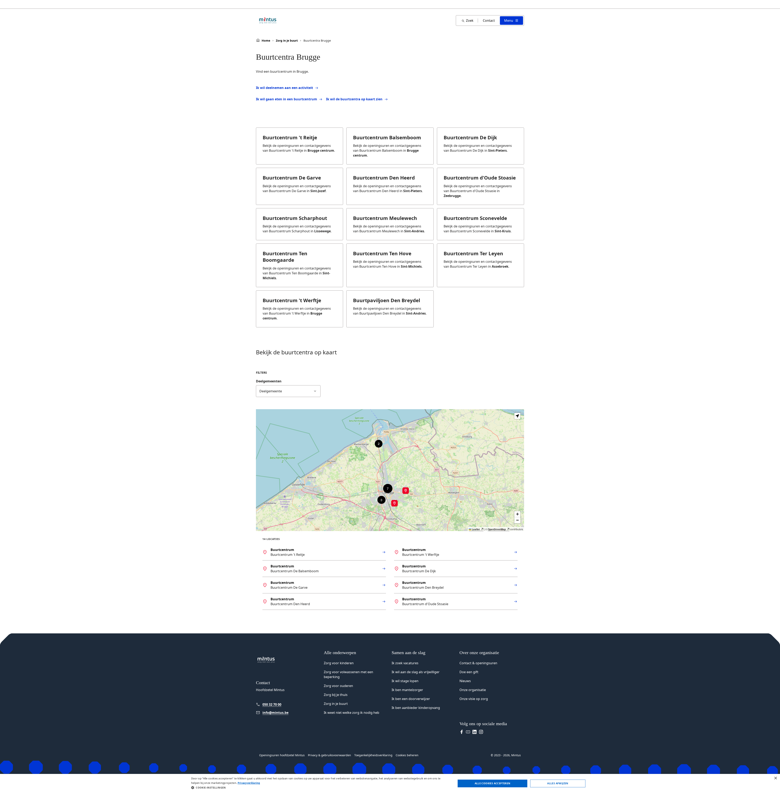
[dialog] (390, 783)
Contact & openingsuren (478, 663)
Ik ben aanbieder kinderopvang (416, 707)
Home (266, 40)
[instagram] (481, 732)
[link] (288, 704)
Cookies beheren (407, 755)
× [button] (775, 778)
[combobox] (288, 391)
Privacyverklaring (249, 783)
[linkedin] (474, 732)
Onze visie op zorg (473, 699)
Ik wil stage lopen (405, 681)
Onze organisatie (472, 690)
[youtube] (468, 732)
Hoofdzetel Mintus (270, 690)
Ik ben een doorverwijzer (411, 699)
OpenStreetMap (497, 529)
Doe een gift (468, 672)
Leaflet (475, 529)
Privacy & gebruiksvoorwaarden (329, 755)
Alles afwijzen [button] (557, 783)
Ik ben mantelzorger (407, 690)
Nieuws (465, 681)
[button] (394, 503)
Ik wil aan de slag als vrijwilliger (416, 672)
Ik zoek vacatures (405, 663)
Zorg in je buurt (287, 40)
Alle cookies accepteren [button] (492, 783)
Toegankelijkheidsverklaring (373, 755)
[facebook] (461, 732)
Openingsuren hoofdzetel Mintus (282, 755)
